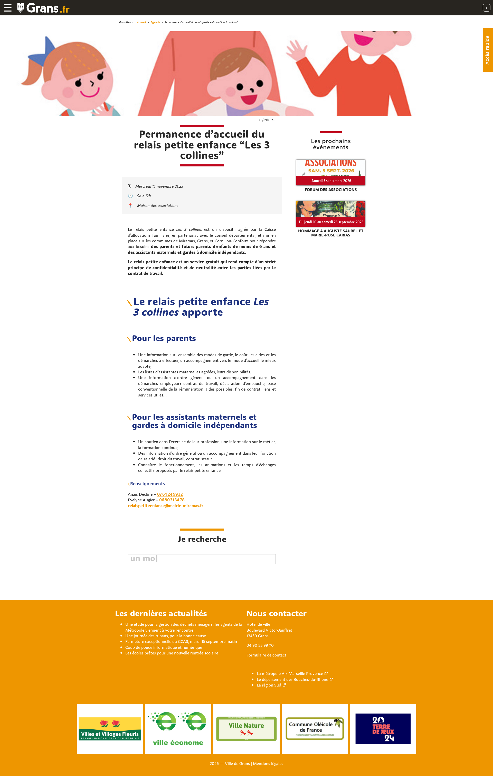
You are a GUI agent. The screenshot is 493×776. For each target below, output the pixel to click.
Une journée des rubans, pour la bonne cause (165, 635)
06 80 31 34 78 (172, 499)
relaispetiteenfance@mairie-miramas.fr (165, 505)
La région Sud (269, 684)
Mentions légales (268, 763)
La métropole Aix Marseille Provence (290, 673)
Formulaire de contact (266, 654)
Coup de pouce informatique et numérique (163, 647)
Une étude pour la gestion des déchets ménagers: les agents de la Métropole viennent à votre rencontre (183, 626)
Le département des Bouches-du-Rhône (292, 679)
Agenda (155, 22)
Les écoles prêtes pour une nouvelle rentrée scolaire (171, 652)
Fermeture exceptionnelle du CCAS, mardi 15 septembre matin (181, 641)
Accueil (141, 22)
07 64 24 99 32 (170, 493)
